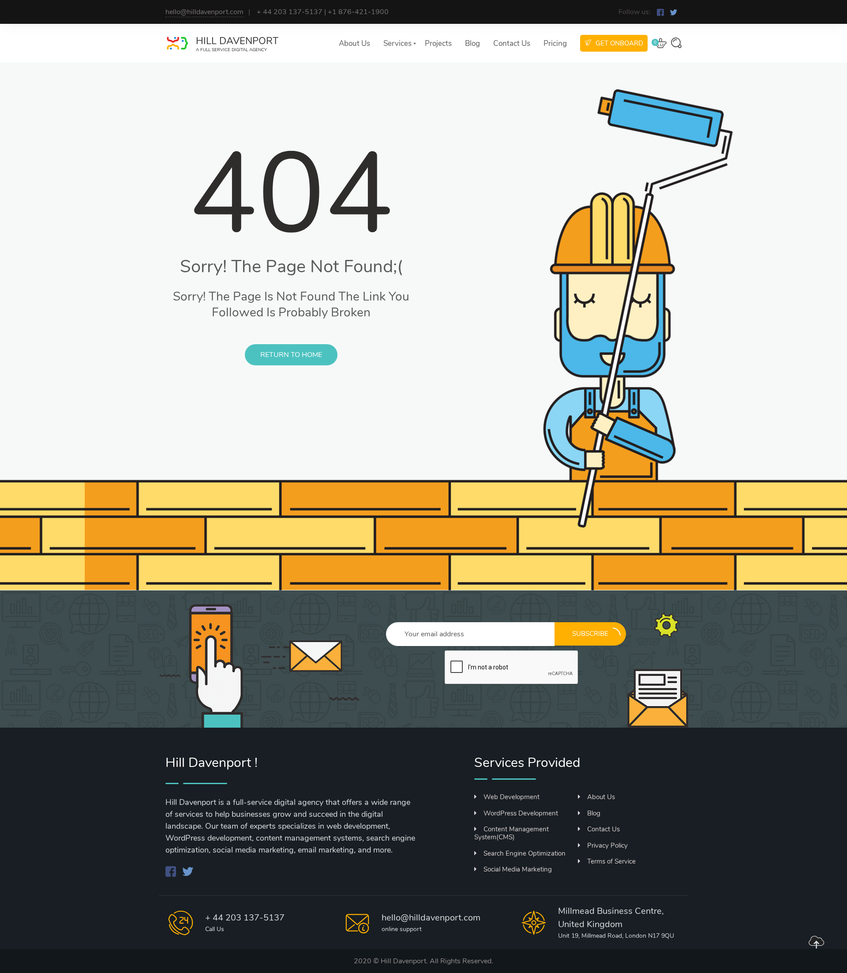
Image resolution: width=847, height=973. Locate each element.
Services (397, 43)
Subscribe (590, 633)
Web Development (511, 797)
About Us (354, 43)
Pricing (555, 43)
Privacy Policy (607, 845)
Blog (472, 43)
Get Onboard (619, 43)
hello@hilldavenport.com (204, 12)
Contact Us (511, 43)
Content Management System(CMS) (511, 833)
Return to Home (291, 355)
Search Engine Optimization (524, 853)
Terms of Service (611, 861)
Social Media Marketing (517, 869)
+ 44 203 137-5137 (245, 918)
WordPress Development (520, 813)
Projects (438, 43)
